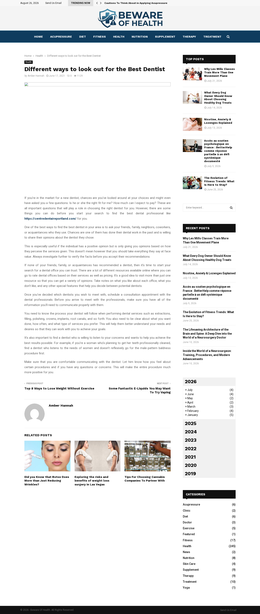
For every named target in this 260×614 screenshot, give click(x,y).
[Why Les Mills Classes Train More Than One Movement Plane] (192, 73)
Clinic (186, 510)
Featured (189, 534)
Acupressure (61, 36)
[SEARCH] (231, 208)
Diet (82, 36)
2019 (190, 473)
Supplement (165, 36)
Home (38, 36)
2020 (191, 465)
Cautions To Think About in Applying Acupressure (135, 3)
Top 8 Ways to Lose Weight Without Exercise (59, 388)
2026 (191, 381)
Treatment (212, 36)
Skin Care (189, 563)
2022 (190, 448)
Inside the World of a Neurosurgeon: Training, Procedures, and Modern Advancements (207, 354)
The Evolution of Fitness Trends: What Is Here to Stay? (219, 181)
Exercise (188, 528)
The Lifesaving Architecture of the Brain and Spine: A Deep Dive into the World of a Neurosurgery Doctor (207, 333)
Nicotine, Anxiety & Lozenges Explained (218, 121)
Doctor (187, 522)
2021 (190, 457)
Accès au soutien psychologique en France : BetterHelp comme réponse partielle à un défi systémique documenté (218, 151)
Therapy (189, 36)
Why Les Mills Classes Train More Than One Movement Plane (219, 72)
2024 (191, 432)
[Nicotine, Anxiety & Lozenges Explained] (192, 124)
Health (118, 36)
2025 (190, 423)
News (186, 552)
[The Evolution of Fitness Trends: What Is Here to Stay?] (192, 182)
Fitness (99, 36)
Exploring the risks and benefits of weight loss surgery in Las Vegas (92, 480)
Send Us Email (53, 3)
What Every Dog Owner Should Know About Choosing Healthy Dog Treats (218, 97)
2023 (190, 440)
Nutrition (140, 36)
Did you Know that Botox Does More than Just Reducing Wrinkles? (46, 480)
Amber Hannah (36, 75)
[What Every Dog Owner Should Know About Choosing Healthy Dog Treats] (192, 97)
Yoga (186, 587)
